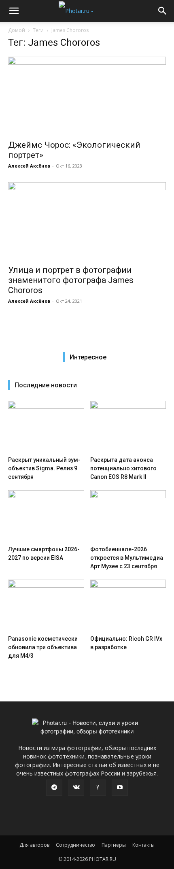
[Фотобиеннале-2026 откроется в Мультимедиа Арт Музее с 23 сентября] (128, 516)
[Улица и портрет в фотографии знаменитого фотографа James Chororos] (87, 221)
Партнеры (114, 844)
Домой (16, 30)
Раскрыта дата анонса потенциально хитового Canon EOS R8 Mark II (123, 468)
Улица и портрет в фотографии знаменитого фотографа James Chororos (71, 280)
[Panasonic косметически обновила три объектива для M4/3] (46, 606)
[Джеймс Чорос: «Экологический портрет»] (87, 96)
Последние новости (46, 385)
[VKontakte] (76, 788)
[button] (14, 11)
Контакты (143, 844)
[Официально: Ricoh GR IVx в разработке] (128, 606)
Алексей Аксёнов (29, 166)
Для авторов (34, 844)
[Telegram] (54, 788)
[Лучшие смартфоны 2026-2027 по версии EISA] (46, 516)
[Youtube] (120, 788)
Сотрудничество (75, 844)
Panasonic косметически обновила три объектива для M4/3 (43, 647)
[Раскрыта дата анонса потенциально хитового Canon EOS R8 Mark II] (128, 427)
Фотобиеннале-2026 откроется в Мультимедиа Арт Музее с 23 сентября (126, 557)
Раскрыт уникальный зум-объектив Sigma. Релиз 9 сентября (44, 468)
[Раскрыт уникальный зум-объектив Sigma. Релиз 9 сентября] (46, 427)
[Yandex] (98, 788)
